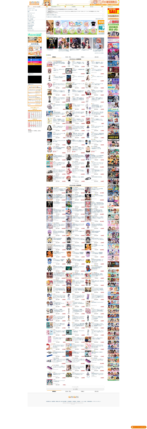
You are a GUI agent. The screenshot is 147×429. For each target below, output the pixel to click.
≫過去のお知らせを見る (99, 18)
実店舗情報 (69, 401)
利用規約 (78, 401)
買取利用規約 (89, 401)
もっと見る (75, 389)
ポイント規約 (84, 401)
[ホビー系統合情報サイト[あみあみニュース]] (34, 87)
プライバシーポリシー (97, 401)
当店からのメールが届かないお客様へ (54, 16)
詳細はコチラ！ (31, 73)
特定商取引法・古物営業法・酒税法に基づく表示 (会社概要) (56, 401)
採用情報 (74, 401)
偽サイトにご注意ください (52, 14)
